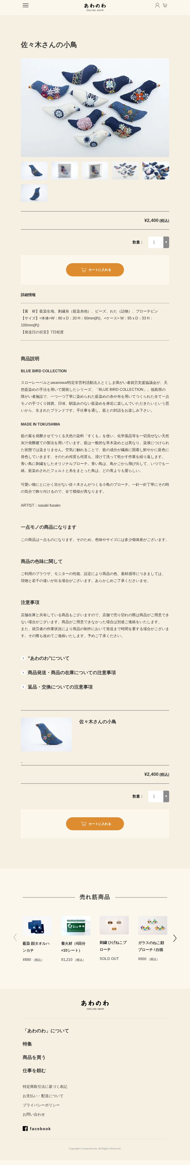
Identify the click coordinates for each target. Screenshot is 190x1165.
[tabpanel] (95, 107)
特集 (27, 1043)
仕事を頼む (34, 1070)
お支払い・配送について (43, 1096)
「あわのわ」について (46, 1030)
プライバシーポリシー (41, 1105)
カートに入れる (100, 270)
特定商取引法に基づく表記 (45, 1087)
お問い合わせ (34, 1114)
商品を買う (34, 1057)
